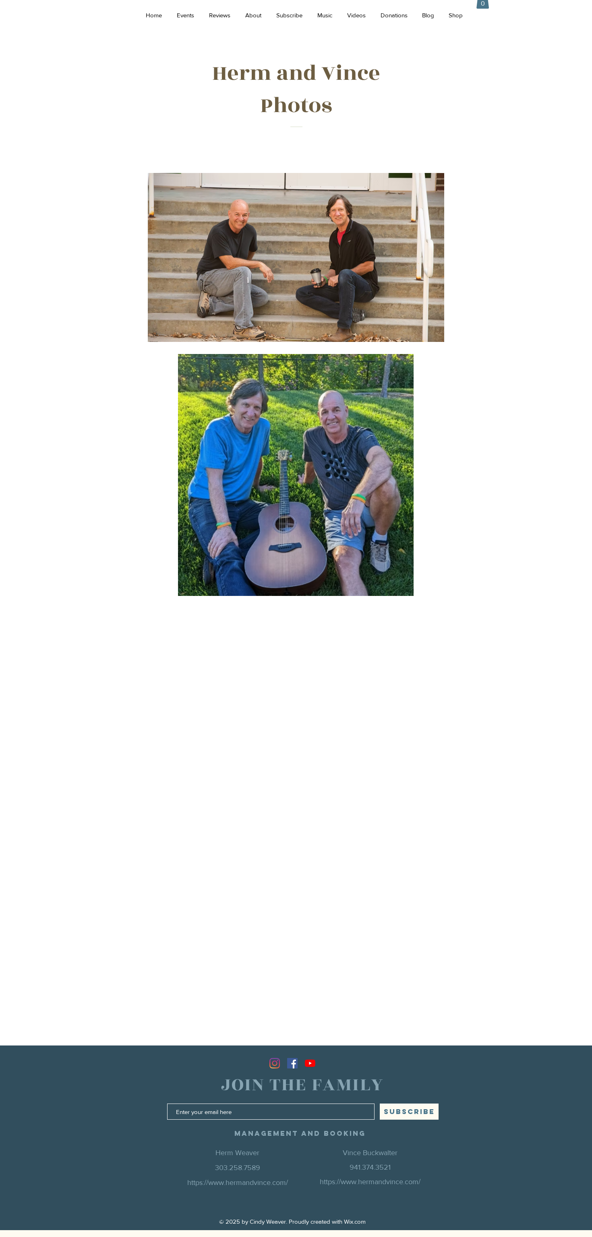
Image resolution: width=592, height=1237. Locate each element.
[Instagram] (274, 1063)
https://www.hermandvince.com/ (370, 1182)
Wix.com (355, 1221)
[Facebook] (292, 1063)
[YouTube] (310, 1063)
